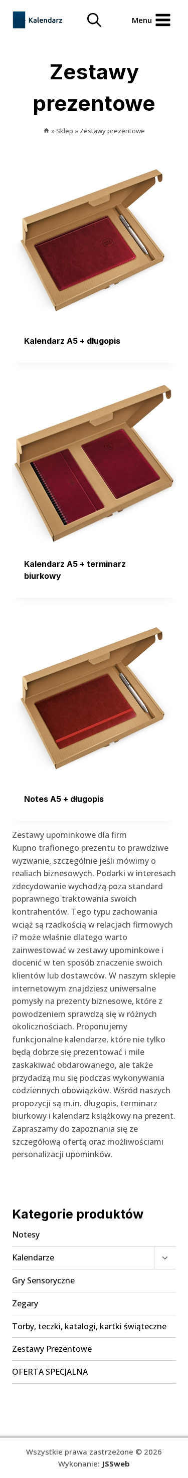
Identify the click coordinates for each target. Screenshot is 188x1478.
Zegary (25, 1303)
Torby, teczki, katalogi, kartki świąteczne (89, 1326)
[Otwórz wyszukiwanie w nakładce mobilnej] (94, 20)
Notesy (26, 1234)
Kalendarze (33, 1257)
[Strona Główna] (46, 130)
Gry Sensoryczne (43, 1280)
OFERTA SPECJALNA (50, 1371)
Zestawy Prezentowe (52, 1348)
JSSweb (116, 1464)
